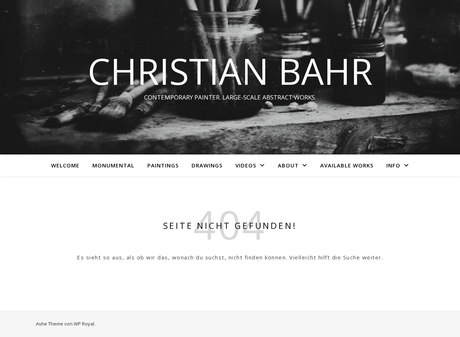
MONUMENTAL (113, 165)
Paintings (163, 165)
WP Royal (84, 323)
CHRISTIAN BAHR (230, 71)
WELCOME (65, 165)
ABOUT (288, 165)
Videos (245, 165)
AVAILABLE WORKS (346, 165)
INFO (393, 165)
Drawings (207, 165)
